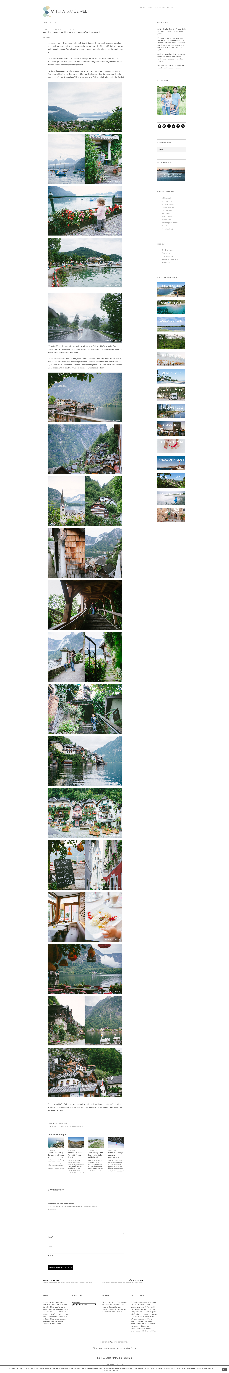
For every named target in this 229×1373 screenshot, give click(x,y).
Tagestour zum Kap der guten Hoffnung (56, 1153)
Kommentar (52, 1210)
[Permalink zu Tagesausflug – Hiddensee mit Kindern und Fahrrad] (96, 1142)
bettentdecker (167, 201)
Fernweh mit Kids (168, 204)
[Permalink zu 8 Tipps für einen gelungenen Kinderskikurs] (116, 1142)
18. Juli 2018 (51, 1150)
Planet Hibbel (166, 220)
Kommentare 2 (69, 30)
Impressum (171, 7)
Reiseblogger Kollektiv (169, 223)
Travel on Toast (167, 229)
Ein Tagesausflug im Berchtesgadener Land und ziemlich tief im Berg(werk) (122, 1281)
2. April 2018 (71, 1150)
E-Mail (50, 1246)
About (149, 7)
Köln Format (166, 213)
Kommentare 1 (99, 1171)
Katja (48, 38)
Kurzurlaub (71, 1126)
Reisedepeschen (167, 226)
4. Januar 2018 (112, 1150)
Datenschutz (159, 7)
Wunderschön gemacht (170, 259)
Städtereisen (49, 23)
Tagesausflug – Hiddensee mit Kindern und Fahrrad (96, 1154)
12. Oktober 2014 (58, 30)
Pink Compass (167, 217)
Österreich (79, 1126)
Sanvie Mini (166, 253)
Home (142, 7)
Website (51, 1256)
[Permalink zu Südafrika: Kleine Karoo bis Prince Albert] (76, 1142)
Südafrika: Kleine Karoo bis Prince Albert (74, 1154)
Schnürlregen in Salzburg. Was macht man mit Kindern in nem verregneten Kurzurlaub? (67, 1281)
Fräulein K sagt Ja (168, 250)
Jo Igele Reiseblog (168, 207)
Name (50, 1237)
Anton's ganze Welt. (119, 1365)
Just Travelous (167, 210)
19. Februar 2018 (92, 1150)
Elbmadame (166, 262)
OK (224, 1369)
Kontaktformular (108, 1309)
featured (63, 1126)
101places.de (166, 198)
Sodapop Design (167, 256)
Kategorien (76, 1302)
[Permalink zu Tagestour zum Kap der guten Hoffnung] (56, 1142)
